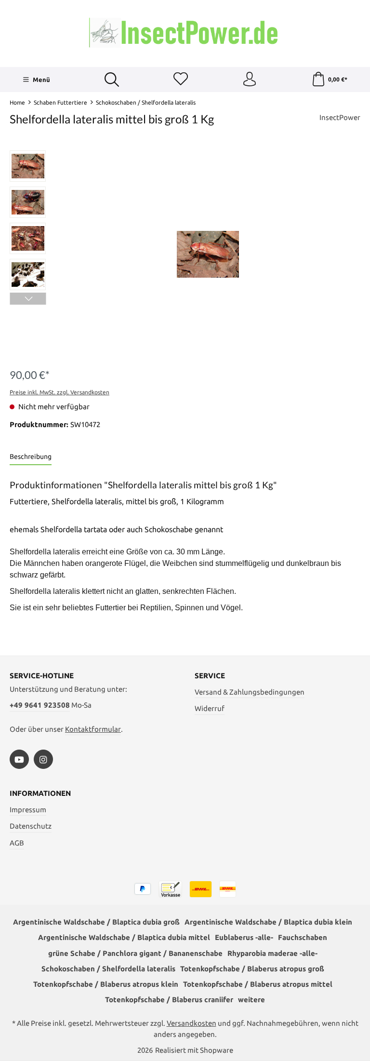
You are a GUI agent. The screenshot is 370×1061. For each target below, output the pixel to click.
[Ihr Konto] (249, 79)
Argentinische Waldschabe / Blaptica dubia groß (96, 922)
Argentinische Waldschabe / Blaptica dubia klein (268, 922)
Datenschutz (31, 826)
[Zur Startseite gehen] (185, 32)
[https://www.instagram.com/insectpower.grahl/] (43, 759)
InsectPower (339, 117)
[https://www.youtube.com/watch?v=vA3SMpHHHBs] (19, 759)
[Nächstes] (28, 299)
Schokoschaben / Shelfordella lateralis (108, 969)
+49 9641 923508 (40, 705)
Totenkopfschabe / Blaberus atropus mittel (257, 984)
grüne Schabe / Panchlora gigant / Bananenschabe (135, 953)
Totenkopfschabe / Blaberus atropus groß (252, 969)
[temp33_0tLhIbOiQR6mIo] (208, 254)
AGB (17, 843)
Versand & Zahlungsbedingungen (249, 692)
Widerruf (210, 708)
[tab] (31, 457)
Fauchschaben (302, 937)
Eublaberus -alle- (244, 937)
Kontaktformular (93, 729)
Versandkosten (191, 1023)
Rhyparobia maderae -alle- (272, 953)
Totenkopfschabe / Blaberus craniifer (169, 999)
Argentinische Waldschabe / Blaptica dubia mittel (124, 937)
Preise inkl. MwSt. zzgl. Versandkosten (59, 392)
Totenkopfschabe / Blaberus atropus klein (105, 984)
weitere (251, 999)
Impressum (28, 810)
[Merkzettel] (180, 79)
